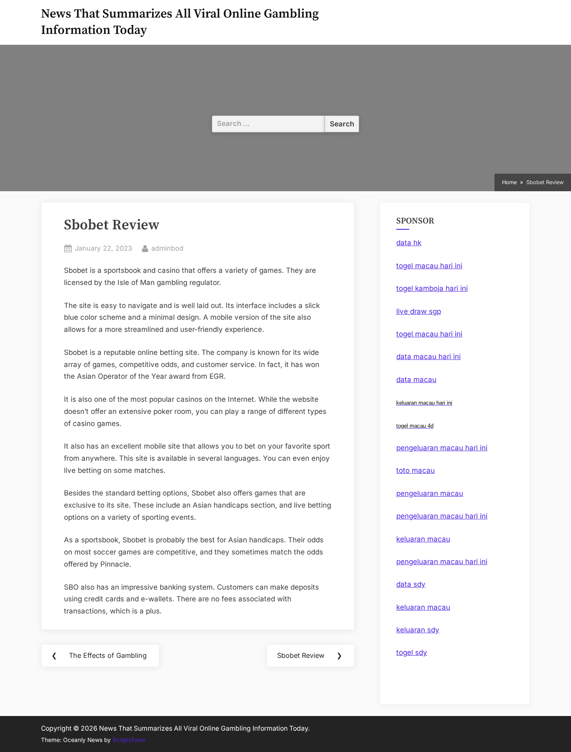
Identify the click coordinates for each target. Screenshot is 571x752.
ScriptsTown (128, 740)
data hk (408, 243)
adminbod (167, 248)
